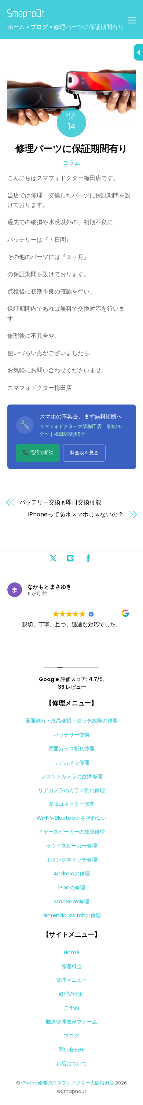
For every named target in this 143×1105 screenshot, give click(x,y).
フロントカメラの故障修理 (71, 776)
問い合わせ (71, 1049)
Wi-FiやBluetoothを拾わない (71, 818)
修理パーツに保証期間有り (71, 148)
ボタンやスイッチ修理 (71, 859)
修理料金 (71, 966)
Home (72, 952)
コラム (71, 162)
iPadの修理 (71, 887)
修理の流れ (71, 994)
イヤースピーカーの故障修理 (71, 831)
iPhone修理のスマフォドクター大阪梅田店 (67, 1082)
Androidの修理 (72, 873)
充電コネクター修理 (71, 804)
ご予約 (71, 1007)
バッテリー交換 (71, 734)
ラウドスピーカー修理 (71, 845)
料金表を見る (84, 452)
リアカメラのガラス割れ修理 (71, 790)
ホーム (16, 27)
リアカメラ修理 (71, 762)
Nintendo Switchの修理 (72, 915)
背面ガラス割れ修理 (71, 748)
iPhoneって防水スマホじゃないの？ (75, 515)
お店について (71, 1063)
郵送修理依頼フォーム (71, 1021)
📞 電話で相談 (38, 452)
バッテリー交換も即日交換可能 (60, 502)
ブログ (39, 27)
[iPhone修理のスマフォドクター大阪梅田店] (25, 15)
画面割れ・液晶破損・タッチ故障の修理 (71, 720)
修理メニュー (71, 980)
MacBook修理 (71, 901)
